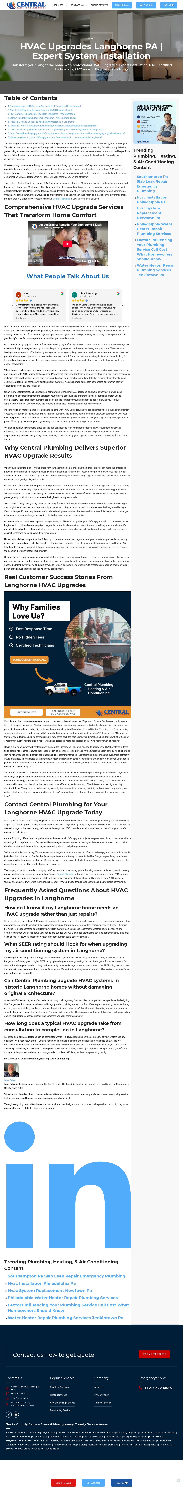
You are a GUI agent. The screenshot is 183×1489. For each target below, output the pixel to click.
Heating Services (58, 1395)
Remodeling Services (60, 1410)
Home (91, 38)
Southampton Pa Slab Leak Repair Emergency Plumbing (66, 1276)
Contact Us (77, 5)
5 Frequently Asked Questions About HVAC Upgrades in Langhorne (41, 121)
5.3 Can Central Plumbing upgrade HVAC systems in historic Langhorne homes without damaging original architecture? (66, 133)
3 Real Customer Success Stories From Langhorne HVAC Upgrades (41, 114)
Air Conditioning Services (62, 1402)
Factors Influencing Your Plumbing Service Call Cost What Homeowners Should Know (154, 249)
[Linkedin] (67, 1256)
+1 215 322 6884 (18, 1393)
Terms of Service (103, 1402)
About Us (99, 1387)
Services (58, 5)
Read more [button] (21, 318)
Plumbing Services (59, 1387)
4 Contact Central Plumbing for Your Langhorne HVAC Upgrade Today (42, 118)
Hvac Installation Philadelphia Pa (42, 1283)
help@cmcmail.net (20, 1398)
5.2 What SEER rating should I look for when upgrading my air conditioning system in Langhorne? (56, 129)
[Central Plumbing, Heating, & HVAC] (7, 1388)
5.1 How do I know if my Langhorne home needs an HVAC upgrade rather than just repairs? (53, 125)
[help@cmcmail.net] (7, 1398)
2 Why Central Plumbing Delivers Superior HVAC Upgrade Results (40, 110)
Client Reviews (99, 5)
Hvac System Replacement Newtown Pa (50, 1290)
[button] (122, 306)
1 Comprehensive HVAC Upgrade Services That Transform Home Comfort (44, 106)
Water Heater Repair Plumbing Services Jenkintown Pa (65, 1317)
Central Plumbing (61, 198)
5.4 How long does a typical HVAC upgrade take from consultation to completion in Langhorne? (55, 137)
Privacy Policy (101, 1395)
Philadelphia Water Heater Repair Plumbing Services (63, 1297)
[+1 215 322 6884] (7, 1393)
